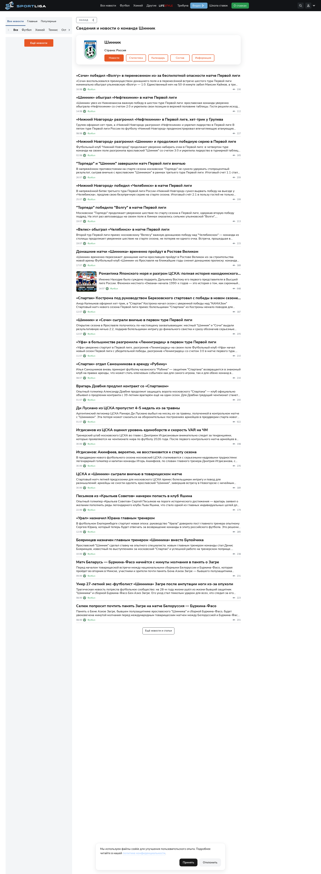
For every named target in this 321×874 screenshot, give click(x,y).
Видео (196, 5)
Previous (8, 29)
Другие (151, 5)
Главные (32, 21)
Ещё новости (38, 42)
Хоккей (138, 5)
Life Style (166, 5)
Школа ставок (218, 5)
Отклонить (210, 862)
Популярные (48, 21)
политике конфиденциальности (144, 853)
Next (69, 29)
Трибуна (182, 5)
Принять (188, 862)
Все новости (108, 5)
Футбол (125, 5)
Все (15, 30)
